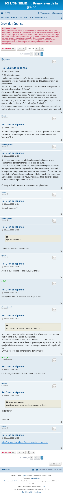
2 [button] (38, 54)
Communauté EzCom (11, 481)
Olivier (4, 384)
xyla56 (4, 281)
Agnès (4, 192)
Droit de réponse (12, 23)
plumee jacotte (7, 144)
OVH (43, 486)
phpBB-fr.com (35, 478)
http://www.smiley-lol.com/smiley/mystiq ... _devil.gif (25, 442)
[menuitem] (7, 13)
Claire (4, 426)
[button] (31, 54)
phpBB (24, 475)
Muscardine (6, 59)
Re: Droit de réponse (14, 67)
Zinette (4, 116)
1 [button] (35, 54)
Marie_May (6, 358)
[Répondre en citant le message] (54, 61)
